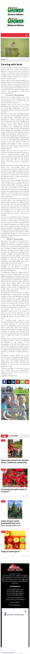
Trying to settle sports (10, 551)
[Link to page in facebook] (4, 382)
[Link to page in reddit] (27, 382)
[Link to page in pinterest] (18, 382)
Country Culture (15, 602)
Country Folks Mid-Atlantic (15, 595)
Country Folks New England (15, 593)
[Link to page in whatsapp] (22, 382)
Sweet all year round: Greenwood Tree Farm (10, 522)
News (3, 59)
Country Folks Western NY (15, 591)
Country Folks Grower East (15, 598)
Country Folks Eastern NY (15, 589)
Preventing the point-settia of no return (13, 490)
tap (26, 35)
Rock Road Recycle (15, 605)
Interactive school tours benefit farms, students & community (14, 461)
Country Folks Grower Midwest (15, 599)
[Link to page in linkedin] (13, 382)
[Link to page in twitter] (9, 382)
